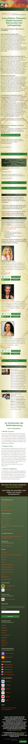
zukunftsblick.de (8, 667)
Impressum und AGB (6, 567)
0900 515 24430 (6, 273)
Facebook (7, 681)
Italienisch (4, 628)
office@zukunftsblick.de (8, 529)
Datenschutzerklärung (7, 569)
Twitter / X (8, 692)
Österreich (14, 13)
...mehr (3, 271)
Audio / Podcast (9, 653)
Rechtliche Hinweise (6, 572)
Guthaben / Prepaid (16, 276)
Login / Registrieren (6, 546)
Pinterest (7, 689)
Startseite (3, 552)
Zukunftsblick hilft (10, 586)
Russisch (3, 632)
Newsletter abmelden (7, 564)
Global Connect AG (20, 732)
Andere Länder (7, 276)
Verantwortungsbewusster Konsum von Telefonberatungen (12, 537)
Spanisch (3, 640)
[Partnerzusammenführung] (5, 396)
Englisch (3, 625)
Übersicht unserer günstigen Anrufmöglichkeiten (9, 708)
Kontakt (3, 559)
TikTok (7, 700)
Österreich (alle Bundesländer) (14, 188)
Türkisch (3, 645)
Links (2, 574)
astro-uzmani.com (9, 674)
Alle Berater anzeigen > (14, 360)
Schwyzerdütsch (5, 635)
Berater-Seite (11, 433)
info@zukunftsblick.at (6, 143)
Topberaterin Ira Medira (7, 300)
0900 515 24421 (6, 347)
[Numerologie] (5, 371)
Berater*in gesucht (6, 510)
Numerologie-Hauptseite (14, 154)
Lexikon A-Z (8, 589)
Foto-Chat (7, 353)
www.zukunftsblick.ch (14, 487)
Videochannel (9, 657)
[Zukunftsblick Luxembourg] (2, 671)
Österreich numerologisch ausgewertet (11, 554)
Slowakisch (4, 637)
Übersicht (4, 502)
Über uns (3, 557)
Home (9, 13)
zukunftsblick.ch (8, 664)
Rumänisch (4, 630)
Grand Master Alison (6, 337)
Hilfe (2, 562)
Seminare (3, 507)
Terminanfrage (15, 279)
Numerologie (14, 369)
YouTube (7, 696)
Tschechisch (4, 642)
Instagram (8, 685)
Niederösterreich (5, 14)
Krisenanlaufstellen (10, 599)
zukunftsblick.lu (8, 672)
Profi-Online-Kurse (6, 505)
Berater (9, 199)
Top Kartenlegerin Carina (8, 261)
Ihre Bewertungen (6, 579)
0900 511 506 (6, 310)
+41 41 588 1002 (6, 521)
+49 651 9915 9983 (7, 523)
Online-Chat (7, 279)
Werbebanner (5, 577)
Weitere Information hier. (14, 730)
